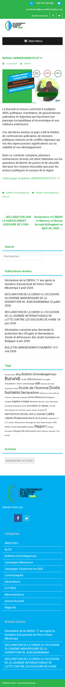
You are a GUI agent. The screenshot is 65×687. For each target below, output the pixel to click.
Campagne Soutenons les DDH (24, 568)
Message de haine (33, 423)
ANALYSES (11, 543)
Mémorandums (14, 594)
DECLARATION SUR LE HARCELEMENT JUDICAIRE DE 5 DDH (16, 220)
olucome (49, 423)
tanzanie (52, 431)
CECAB (23, 380)
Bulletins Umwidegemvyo (17, 193)
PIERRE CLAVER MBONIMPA (16, 427)
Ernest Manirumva (37, 397)
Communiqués (14, 575)
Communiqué (28, 383)
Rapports (10, 607)
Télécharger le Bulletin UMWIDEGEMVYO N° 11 (31, 178)
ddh (37, 383)
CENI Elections (34, 379)
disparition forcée (11, 389)
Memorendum (20, 423)
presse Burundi (14, 601)
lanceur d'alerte (38, 410)
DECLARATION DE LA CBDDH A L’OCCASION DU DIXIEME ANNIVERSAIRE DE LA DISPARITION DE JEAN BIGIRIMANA (32, 298)
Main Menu (35, 41)
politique (30, 427)
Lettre (50, 414)
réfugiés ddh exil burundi (24, 431)
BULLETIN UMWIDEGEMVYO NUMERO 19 (30, 347)
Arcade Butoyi (10, 375)
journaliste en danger (38, 405)
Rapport (40, 426)
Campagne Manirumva (19, 562)
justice (28, 410)
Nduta (43, 423)
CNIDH (19, 384)
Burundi (5, 196)
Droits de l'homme (34, 388)
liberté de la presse (38, 418)
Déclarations (12, 581)
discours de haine (47, 384)
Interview (41, 402)
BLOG (8, 549)
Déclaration (30, 392)
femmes (33, 401)
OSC (55, 422)
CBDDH (27, 63)
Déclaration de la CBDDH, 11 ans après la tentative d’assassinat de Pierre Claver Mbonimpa (30, 284)
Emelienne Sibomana (20, 397)
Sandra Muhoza (42, 431)
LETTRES (10, 588)
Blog (18, 374)
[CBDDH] (16, 25)
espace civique (20, 401)
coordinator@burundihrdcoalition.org (44, 9)
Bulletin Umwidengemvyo (47, 193)
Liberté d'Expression (16, 418)
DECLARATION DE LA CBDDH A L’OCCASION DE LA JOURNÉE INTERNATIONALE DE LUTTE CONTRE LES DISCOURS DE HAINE (32, 315)
